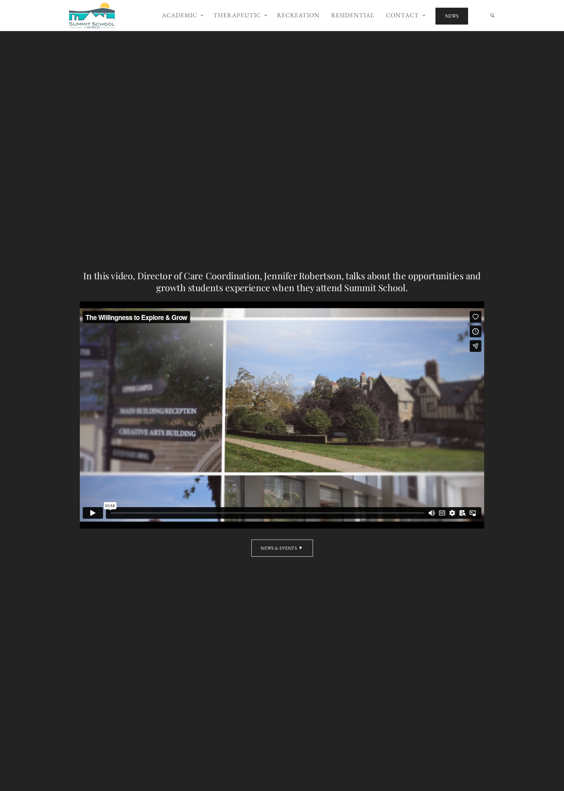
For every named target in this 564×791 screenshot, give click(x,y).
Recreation (298, 15)
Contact (402, 15)
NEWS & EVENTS (279, 548)
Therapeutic (237, 15)
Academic (179, 15)
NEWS (451, 16)
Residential (352, 15)
